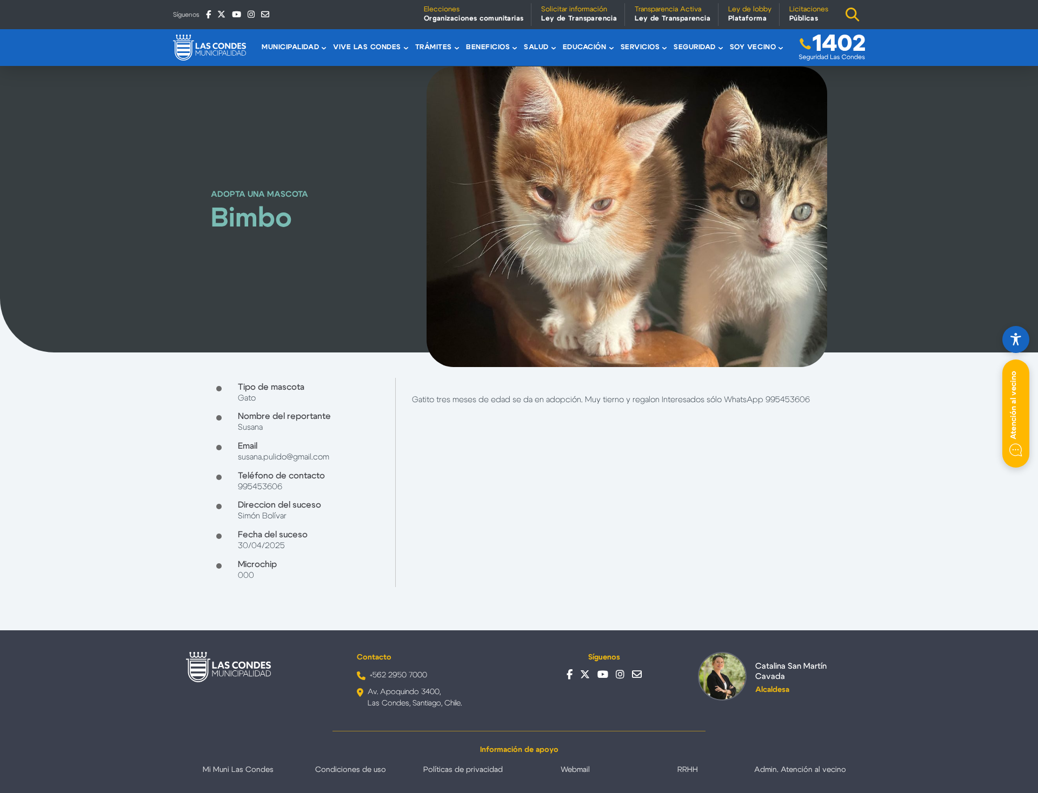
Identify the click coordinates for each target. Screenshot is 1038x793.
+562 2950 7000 (398, 675)
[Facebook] (208, 14)
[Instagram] (251, 14)
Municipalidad (290, 47)
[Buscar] (852, 14)
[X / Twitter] (221, 14)
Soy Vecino (753, 47)
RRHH (687, 770)
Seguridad (695, 47)
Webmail (575, 770)
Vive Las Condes (367, 47)
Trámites (433, 47)
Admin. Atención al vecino (800, 770)
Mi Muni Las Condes (238, 770)
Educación (585, 47)
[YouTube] (236, 14)
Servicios (640, 47)
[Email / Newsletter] (265, 14)
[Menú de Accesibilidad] (1015, 339)
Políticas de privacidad (463, 770)
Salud (536, 47)
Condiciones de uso (350, 770)
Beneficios (488, 47)
